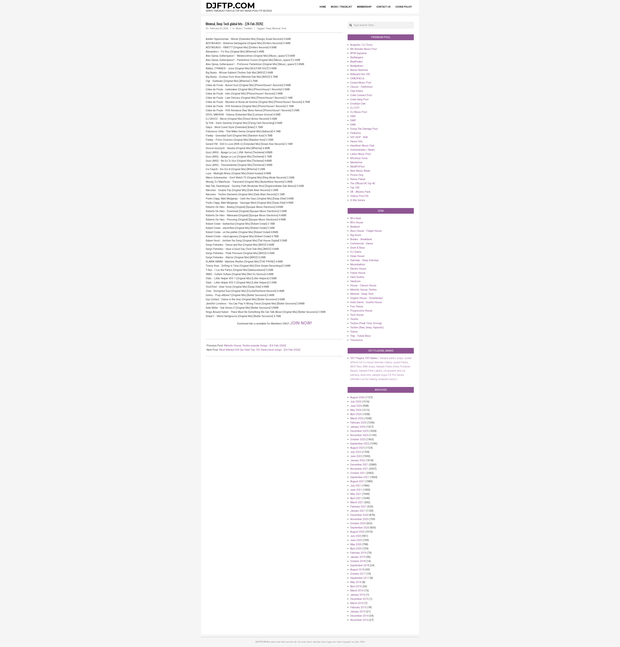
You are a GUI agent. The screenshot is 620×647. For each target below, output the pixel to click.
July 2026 (355, 401)
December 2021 (359, 464)
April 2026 (356, 414)
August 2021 (357, 481)
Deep (268, 28)
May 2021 (356, 494)
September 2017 (359, 577)
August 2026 (357, 397)
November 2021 (359, 468)
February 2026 (358, 422)
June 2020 (356, 540)
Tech (283, 28)
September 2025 (359, 443)
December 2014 (359, 615)
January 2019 (357, 556)
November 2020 (359, 519)
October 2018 (358, 561)
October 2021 (358, 473)
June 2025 (356, 456)
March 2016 (357, 590)
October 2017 (358, 573)
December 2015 (359, 598)
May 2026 (356, 410)
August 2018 (357, 569)
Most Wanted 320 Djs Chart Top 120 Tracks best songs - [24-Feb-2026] (259, 349)
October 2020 (358, 523)
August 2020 (357, 531)
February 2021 (358, 506)
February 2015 (358, 607)
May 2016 (356, 582)
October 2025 (358, 439)
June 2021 (356, 489)
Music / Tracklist (244, 28)
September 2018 (359, 565)
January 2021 (357, 510)
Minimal (276, 28)
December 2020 (359, 515)
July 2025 (355, 452)
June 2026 (356, 405)
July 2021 (355, 485)
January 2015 (357, 611)
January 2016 (357, 594)
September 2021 (359, 477)
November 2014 (359, 619)
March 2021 (357, 502)
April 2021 (356, 498)
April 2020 (356, 548)
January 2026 (357, 426)
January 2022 (357, 460)
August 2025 (357, 447)
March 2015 (357, 603)
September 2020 (359, 527)
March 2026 (357, 418)
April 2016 (356, 586)
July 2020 (355, 535)
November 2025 (359, 435)
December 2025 (359, 431)
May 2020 (356, 544)
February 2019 (358, 552)
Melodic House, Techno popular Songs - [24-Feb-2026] (255, 345)
